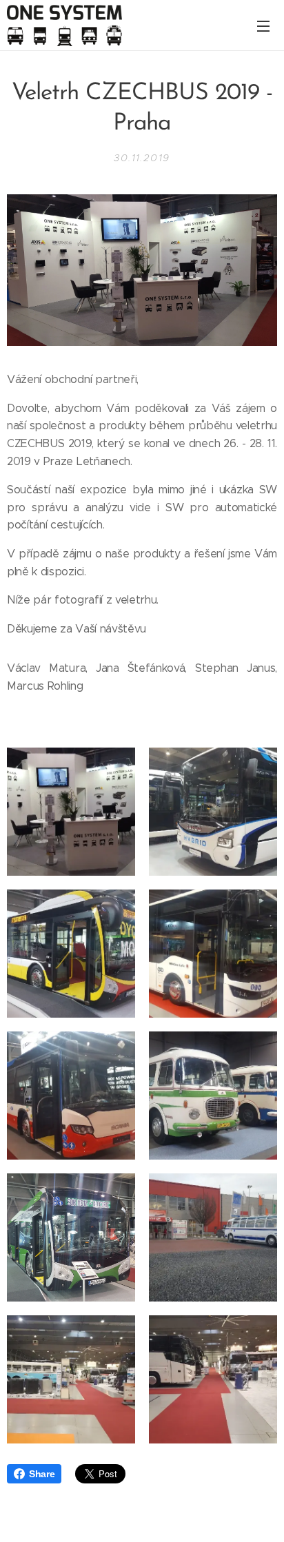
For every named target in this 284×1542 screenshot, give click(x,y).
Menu (263, 25)
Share (41, 1473)
